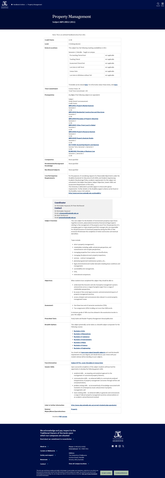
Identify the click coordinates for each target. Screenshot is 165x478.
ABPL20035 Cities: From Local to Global (82, 125)
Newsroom (43, 459)
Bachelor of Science (80, 345)
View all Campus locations (78, 464)
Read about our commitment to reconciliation (56, 439)
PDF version (63, 417)
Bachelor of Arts (79, 331)
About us (43, 446)
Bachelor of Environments (83, 340)
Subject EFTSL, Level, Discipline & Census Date (87, 363)
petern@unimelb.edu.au (67, 217)
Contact (43, 464)
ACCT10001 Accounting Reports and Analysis (84, 145)
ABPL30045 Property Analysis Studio (81, 138)
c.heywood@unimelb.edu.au (68, 213)
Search (158, 6)
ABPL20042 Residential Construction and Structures (86, 112)
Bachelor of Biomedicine (82, 334)
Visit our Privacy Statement (89, 474)
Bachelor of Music (80, 342)
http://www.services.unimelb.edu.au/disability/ (85, 193)
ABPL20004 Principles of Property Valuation (83, 119)
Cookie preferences (121, 473)
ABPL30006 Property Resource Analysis (82, 132)
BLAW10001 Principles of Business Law (82, 151)
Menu (162, 6)
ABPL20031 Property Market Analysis (81, 106)
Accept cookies (106, 473)
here (86, 85)
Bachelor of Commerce (81, 337)
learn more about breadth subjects (93, 352)
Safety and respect (46, 455)
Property (74, 409)
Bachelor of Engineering (82, 348)
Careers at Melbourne (47, 451)
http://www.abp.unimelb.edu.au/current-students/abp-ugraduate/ (94, 405)
